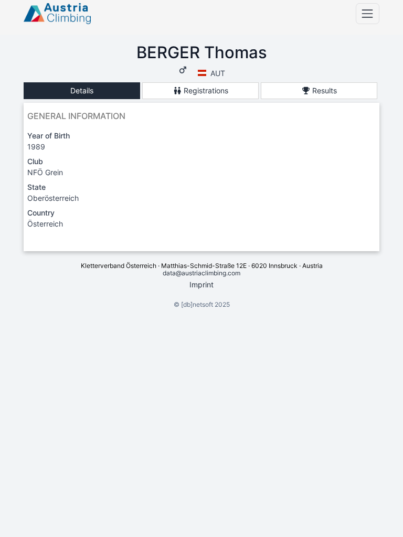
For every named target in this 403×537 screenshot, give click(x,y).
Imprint (201, 284)
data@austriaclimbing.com (201, 273)
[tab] (82, 91)
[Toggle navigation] (367, 13)
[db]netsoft (197, 304)
